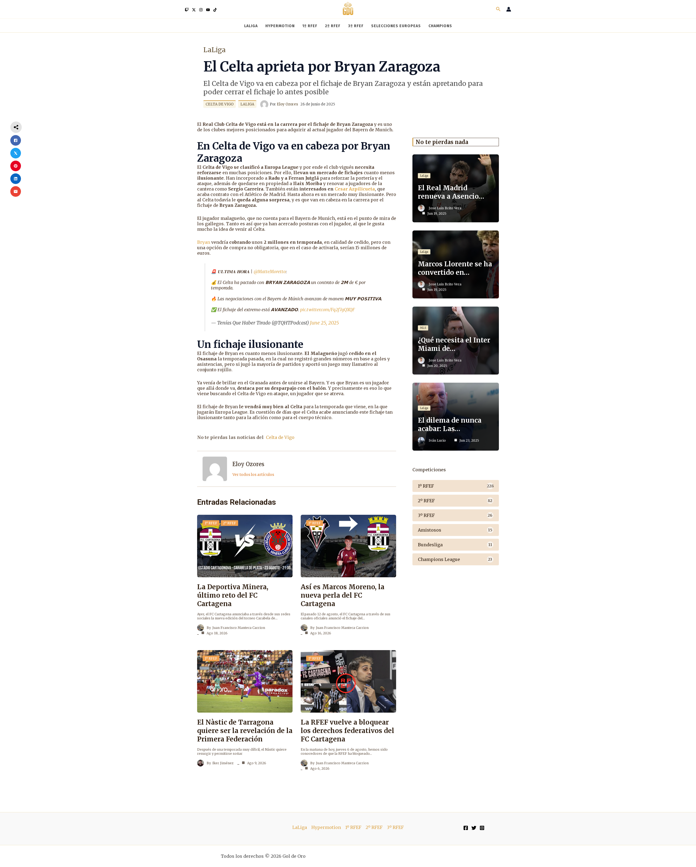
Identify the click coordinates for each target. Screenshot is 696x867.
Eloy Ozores (248, 464)
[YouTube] (208, 10)
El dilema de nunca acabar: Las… (449, 424)
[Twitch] (187, 10)
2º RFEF (229, 523)
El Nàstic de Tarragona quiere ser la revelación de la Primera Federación (245, 730)
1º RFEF (211, 523)
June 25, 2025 (324, 323)
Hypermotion (326, 827)
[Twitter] (194, 10)
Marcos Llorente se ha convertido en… (455, 268)
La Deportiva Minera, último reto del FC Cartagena (232, 595)
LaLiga (214, 50)
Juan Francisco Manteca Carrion (238, 628)
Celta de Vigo (220, 104)
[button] (498, 9)
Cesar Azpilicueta (355, 189)
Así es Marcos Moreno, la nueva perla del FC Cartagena (342, 595)
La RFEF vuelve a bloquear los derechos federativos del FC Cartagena (347, 730)
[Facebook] (465, 827)
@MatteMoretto (270, 271)
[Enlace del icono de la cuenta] (508, 9)
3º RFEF (395, 827)
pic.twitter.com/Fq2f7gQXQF (327, 309)
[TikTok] (215, 10)
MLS (423, 328)
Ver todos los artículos (253, 474)
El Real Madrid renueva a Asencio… (451, 192)
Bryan (203, 242)
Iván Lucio (437, 440)
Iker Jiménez (223, 763)
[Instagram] (201, 10)
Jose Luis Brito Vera (445, 208)
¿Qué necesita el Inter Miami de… (454, 344)
